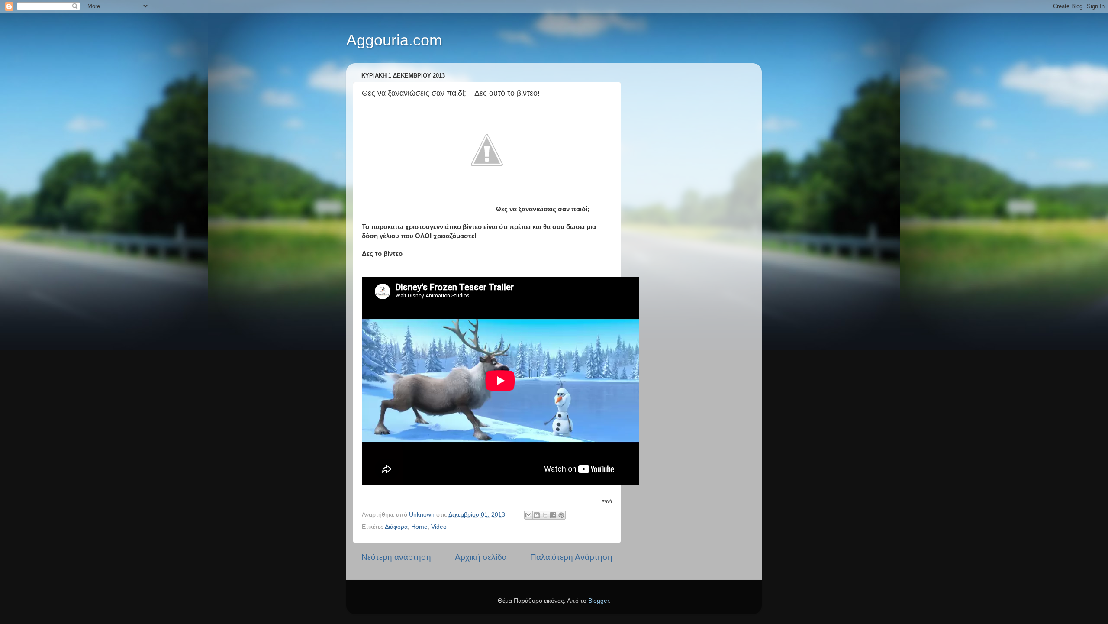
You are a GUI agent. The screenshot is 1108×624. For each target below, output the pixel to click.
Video (439, 527)
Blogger (598, 601)
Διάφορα (396, 527)
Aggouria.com (394, 40)
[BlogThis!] (536, 515)
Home (419, 527)
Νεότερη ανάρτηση (396, 557)
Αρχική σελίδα (481, 557)
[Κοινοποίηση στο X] (545, 515)
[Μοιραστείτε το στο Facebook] (553, 515)
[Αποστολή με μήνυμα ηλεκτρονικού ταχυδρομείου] (528, 515)
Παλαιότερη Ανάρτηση (571, 557)
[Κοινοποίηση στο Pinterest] (561, 515)
